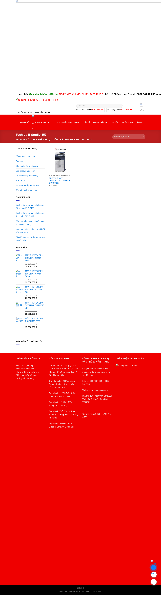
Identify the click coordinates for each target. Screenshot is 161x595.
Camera (19, 161)
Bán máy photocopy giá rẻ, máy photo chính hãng (30, 222)
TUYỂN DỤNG (127, 122)
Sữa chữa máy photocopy (27, 185)
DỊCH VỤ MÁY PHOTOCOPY (67, 122)
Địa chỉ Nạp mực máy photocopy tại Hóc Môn (30, 239)
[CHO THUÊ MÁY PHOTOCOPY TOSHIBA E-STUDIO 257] (60, 160)
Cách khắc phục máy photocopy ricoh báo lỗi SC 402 (30, 214)
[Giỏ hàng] (142, 107)
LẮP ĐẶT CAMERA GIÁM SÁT (96, 122)
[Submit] (120, 106)
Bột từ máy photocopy (25, 156)
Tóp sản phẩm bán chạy (26, 190)
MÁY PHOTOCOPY (43, 122)
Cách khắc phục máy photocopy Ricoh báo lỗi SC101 (30, 206)
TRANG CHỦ (23, 122)
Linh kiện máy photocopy (27, 176)
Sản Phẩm (20, 181)
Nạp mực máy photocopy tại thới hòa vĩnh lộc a (30, 230)
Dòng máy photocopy (25, 171)
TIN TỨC (115, 122)
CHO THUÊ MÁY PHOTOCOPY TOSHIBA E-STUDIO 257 (60, 180)
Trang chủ (22, 139)
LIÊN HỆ (139, 122)
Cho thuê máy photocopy (27, 166)
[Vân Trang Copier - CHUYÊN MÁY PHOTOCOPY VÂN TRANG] (44, 104)
